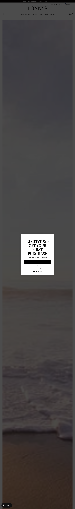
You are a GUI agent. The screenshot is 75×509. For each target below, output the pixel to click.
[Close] (52, 235)
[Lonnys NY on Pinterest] (36, 272)
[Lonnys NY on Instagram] (39, 272)
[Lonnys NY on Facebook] (34, 272)
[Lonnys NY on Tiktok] (41, 272)
